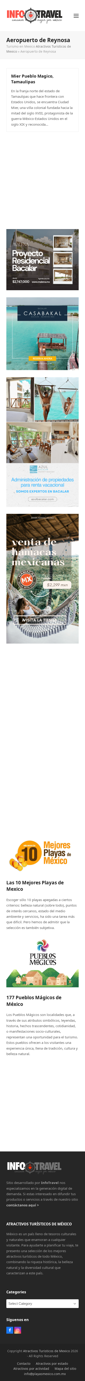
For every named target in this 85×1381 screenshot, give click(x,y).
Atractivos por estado (52, 1363)
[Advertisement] (42, 179)
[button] (76, 16)
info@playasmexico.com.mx (45, 1374)
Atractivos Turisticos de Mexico (46, 1351)
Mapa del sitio (65, 1368)
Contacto (23, 1363)
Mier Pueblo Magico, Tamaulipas (32, 78)
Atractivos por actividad (31, 1368)
